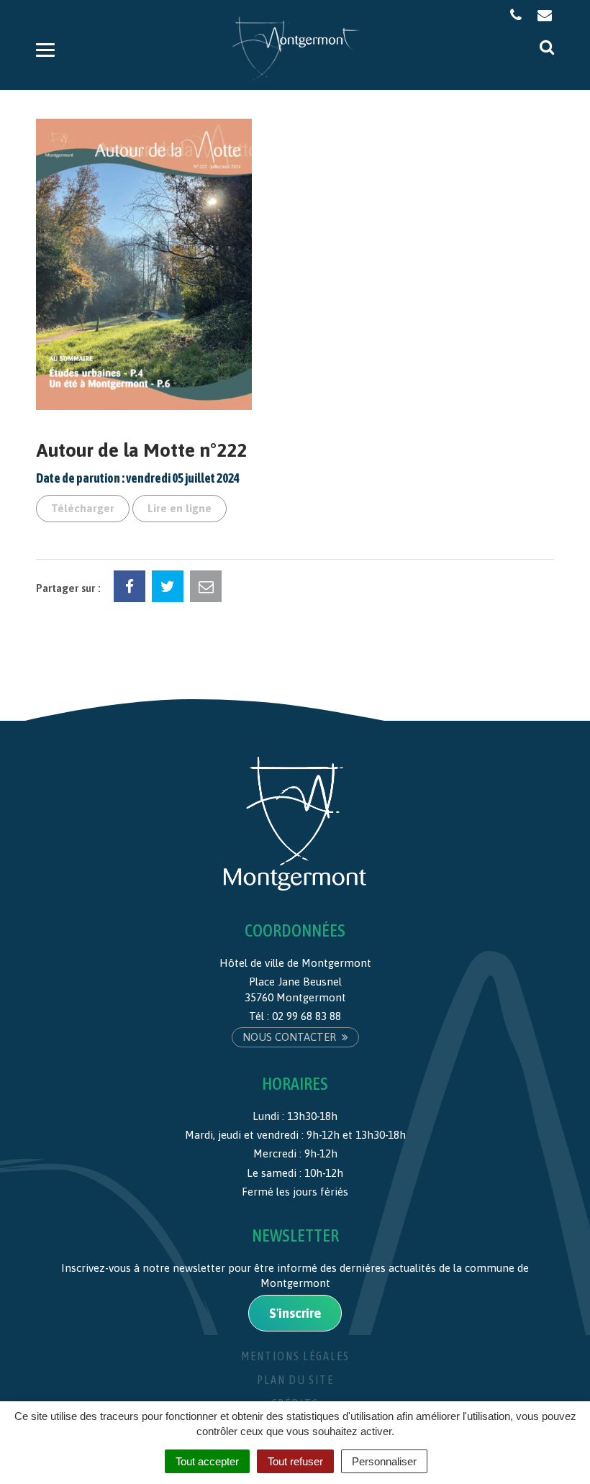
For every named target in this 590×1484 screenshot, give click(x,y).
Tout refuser (295, 1461)
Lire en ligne (180, 508)
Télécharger (82, 508)
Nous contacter (290, 1037)
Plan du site (295, 1379)
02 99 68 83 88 (306, 1016)
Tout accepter (207, 1461)
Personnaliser (384, 1461)
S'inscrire (295, 1313)
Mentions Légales (295, 1355)
